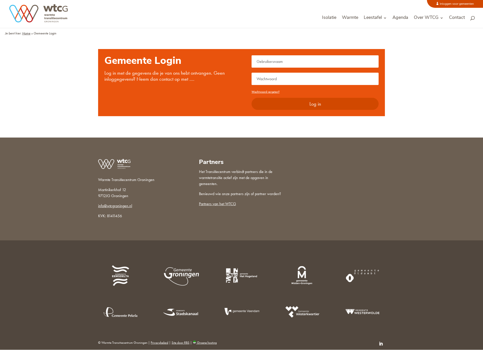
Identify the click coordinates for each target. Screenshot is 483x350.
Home (26, 33)
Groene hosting (206, 342)
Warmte (350, 18)
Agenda (400, 18)
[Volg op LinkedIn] (381, 344)
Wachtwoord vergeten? (265, 92)
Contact (457, 18)
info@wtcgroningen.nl (115, 205)
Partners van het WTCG (217, 203)
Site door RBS (180, 342)
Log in (315, 104)
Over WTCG (426, 18)
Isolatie (329, 18)
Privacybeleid (159, 342)
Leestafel (373, 18)
